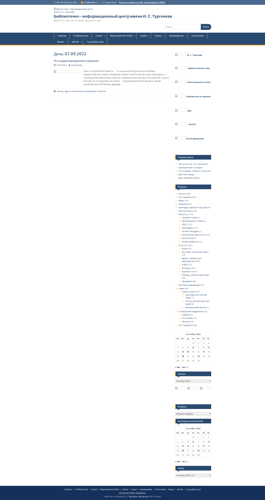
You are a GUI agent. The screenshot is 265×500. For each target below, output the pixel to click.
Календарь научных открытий (192, 207)
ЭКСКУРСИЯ (187, 238)
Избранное (183, 204)
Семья (158, 35)
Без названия (184, 197)
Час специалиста (186, 325)
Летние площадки (190, 231)
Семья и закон (188, 291)
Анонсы (60, 91)
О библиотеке (80, 35)
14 (188, 351)
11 (209, 347)
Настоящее (187, 318)
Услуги (98, 35)
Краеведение (176, 35)
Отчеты (182, 245)
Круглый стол (188, 271)
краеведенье (188, 228)
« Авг (177, 367)
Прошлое (186, 321)
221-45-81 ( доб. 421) (66, 2)
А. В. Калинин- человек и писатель (194, 171)
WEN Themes (155, 496)
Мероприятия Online (121, 35)
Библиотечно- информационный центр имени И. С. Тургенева (113, 16)
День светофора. (186, 174)
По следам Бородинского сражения (76, 61)
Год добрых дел (95, 41)
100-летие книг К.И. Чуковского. (193, 164)
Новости (101, 91)
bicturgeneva (76, 65)
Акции (184, 248)
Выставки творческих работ (195, 252)
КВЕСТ (185, 224)
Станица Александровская (190, 311)
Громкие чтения (189, 217)
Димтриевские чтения (192, 221)
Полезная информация (189, 285)
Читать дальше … (112, 84)
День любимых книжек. (189, 178)
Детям (75, 41)
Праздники (187, 281)
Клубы (143, 35)
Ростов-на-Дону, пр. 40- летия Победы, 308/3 (142, 2)
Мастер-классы (185, 211)
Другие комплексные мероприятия (80, 91)
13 (183, 351)
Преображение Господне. (190, 167)
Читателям (197, 35)
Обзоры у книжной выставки (195, 275)
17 (203, 351)
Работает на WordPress (115, 496)
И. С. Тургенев (194, 55)
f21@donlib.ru (90, 2)
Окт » (185, 367)
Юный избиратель (190, 241)
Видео (60, 41)
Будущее (186, 314)
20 (183, 356)
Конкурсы (186, 268)
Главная (61, 35)
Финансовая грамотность (194, 234)
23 (198, 356)
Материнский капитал (195, 307)
